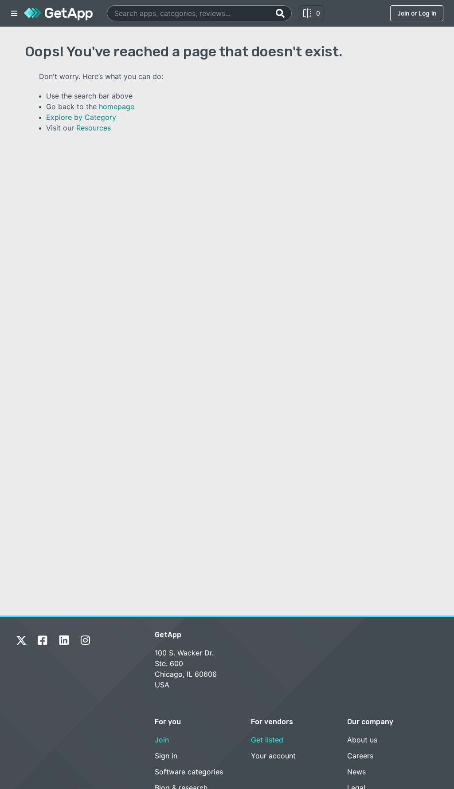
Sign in (166, 755)
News (356, 771)
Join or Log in (416, 13)
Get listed (267, 739)
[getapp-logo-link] (58, 13)
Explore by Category (81, 117)
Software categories (189, 771)
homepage (116, 106)
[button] (14, 13)
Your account (273, 755)
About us (362, 739)
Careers (360, 755)
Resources (93, 127)
